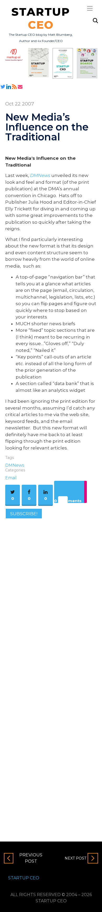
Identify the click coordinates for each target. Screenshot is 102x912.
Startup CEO (23, 877)
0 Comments (68, 500)
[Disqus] (51, 594)
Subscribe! (23, 513)
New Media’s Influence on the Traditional (46, 127)
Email (11, 477)
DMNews (14, 465)
